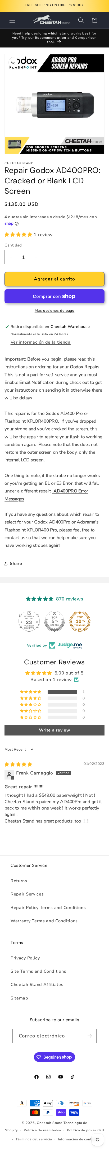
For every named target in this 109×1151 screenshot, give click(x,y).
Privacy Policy (25, 958)
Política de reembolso (42, 1130)
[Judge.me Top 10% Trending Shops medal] (79, 621)
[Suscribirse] (89, 1036)
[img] (18, 764)
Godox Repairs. (85, 367)
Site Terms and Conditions (38, 971)
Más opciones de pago (55, 310)
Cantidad (13, 245)
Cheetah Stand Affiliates (37, 985)
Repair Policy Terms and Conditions (48, 908)
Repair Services (27, 894)
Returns (19, 881)
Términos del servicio (34, 1139)
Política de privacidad (85, 1130)
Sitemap (19, 998)
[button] (12, 20)
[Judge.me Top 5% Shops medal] (54, 621)
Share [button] (16, 563)
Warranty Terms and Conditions (44, 921)
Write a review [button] (54, 730)
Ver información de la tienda (41, 342)
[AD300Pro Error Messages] (52, 491)
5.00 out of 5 (69, 673)
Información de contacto (78, 1139)
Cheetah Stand (50, 1122)
